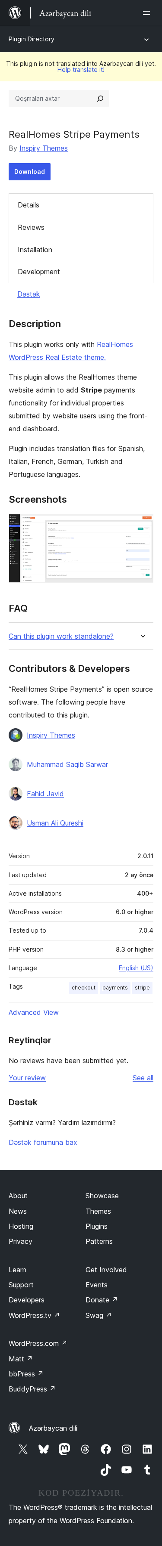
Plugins (97, 1226)
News (18, 1211)
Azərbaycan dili (53, 1428)
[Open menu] (148, 13)
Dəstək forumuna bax (43, 1142)
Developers (26, 1300)
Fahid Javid (45, 793)
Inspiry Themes (43, 148)
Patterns (99, 1241)
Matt (21, 1358)
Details (28, 205)
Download (29, 171)
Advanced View (34, 1012)
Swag (99, 1315)
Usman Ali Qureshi (55, 823)
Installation (35, 249)
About (18, 1195)
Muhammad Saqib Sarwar (67, 764)
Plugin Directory (31, 39)
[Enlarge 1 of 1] (141, 525)
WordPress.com (38, 1343)
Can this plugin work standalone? (61, 636)
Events (97, 1284)
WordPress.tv (34, 1315)
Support (21, 1284)
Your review (27, 1077)
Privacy (20, 1241)
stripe (142, 987)
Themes (98, 1211)
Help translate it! (81, 69)
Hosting (21, 1226)
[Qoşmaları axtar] (100, 98)
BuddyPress (32, 1389)
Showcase (102, 1195)
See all (143, 1077)
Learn (17, 1269)
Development (39, 271)
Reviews (31, 227)
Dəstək (28, 294)
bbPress (26, 1374)
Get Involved (106, 1269)
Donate (102, 1300)
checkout (83, 987)
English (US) (136, 967)
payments (115, 987)
